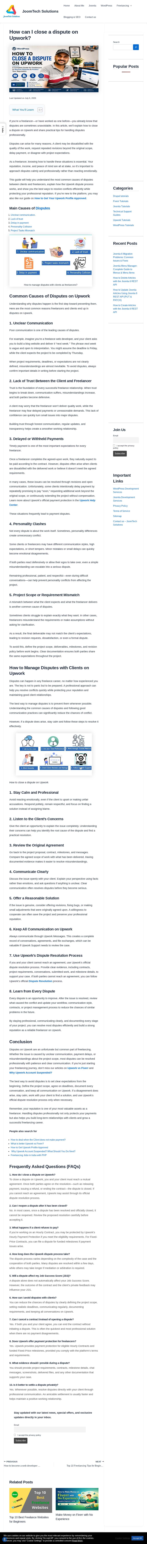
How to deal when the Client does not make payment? (38, 1140)
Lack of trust (17, 219)
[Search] (136, 47)
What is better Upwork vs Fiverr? (27, 1143)
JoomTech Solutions (40, 11)
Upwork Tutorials (121, 220)
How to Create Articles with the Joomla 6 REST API (125, 308)
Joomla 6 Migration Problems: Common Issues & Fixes (123, 257)
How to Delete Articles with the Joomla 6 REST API (125, 281)
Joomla (92, 5)
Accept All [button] (137, 1538)
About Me (79, 5)
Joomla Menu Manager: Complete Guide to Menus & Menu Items (125, 269)
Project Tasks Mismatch (23, 230)
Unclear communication (23, 215)
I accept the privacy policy (29, 1435)
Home (67, 5)
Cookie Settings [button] (122, 1538)
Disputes (43, 208)
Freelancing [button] (123, 5)
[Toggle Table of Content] (38, 109)
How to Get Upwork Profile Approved (29, 1147)
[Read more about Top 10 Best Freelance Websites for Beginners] (30, 1500)
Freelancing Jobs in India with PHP (29, 1155)
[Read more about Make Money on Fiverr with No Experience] (77, 1499)
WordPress (106, 5)
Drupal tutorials (121, 196)
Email (16, 1425)
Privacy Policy (120, 506)
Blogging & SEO (72, 17)
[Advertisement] (126, 129)
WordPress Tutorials (123, 225)
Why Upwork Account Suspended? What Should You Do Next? (43, 1151)
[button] (130, 5)
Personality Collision (21, 226)
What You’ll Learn (23, 109)
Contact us (90, 17)
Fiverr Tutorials (120, 201)
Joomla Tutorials (121, 206)
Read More (77, 1541)
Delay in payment (20, 223)
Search (116, 42)
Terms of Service (121, 511)
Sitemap (117, 516)
